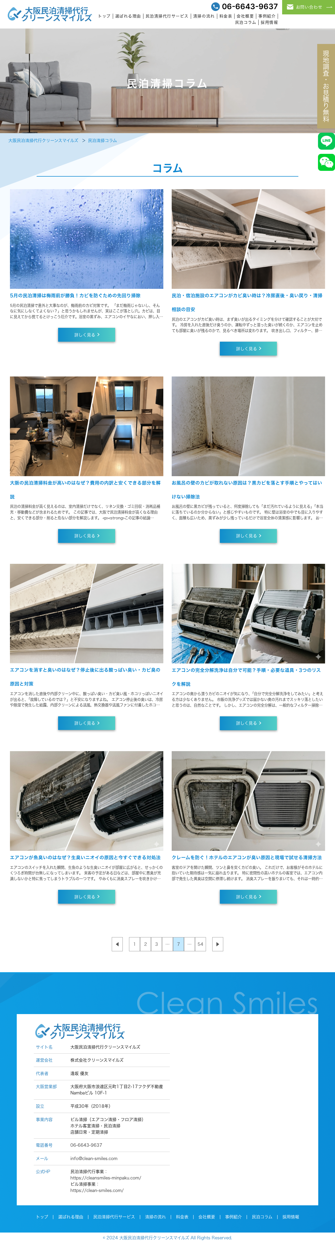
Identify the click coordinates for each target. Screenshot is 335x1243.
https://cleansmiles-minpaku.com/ (105, 1178)
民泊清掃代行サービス (167, 16)
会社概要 (245, 16)
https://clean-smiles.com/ (97, 1190)
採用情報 (269, 22)
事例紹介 (267, 16)
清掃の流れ (204, 16)
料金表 (225, 16)
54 (200, 944)
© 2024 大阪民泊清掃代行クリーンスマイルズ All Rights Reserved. (167, 1238)
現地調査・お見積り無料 (326, 86)
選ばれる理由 (128, 16)
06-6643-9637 (250, 6)
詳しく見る (84, 335)
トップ (104, 16)
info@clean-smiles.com (94, 1158)
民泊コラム (245, 22)
